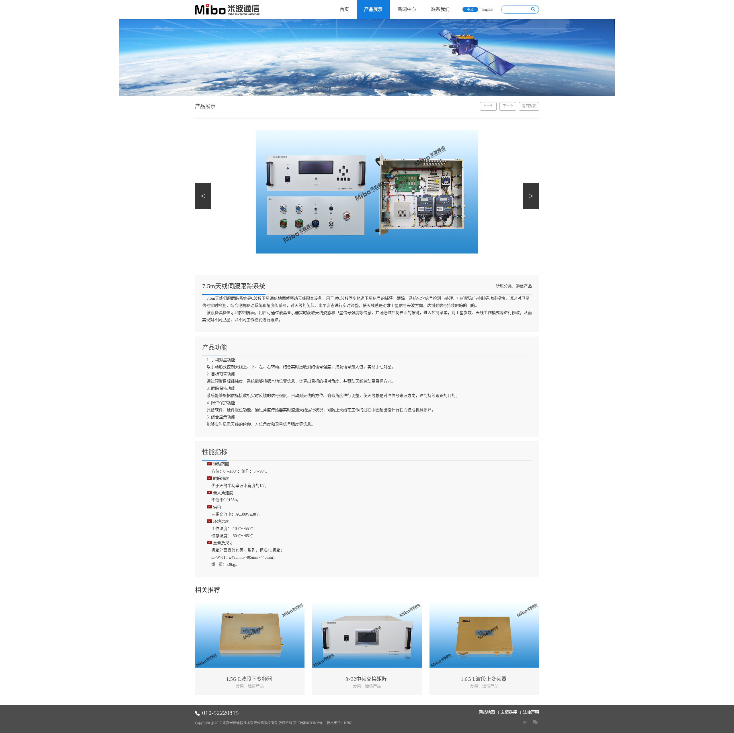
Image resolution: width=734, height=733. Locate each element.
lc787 (348, 723)
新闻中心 (407, 9)
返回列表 (529, 106)
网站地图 (487, 712)
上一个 (488, 106)
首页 (344, 9)
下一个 (508, 106)
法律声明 (531, 712)
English (487, 9)
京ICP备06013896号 (308, 723)
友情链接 (509, 712)
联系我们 (440, 9)
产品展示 (373, 9)
